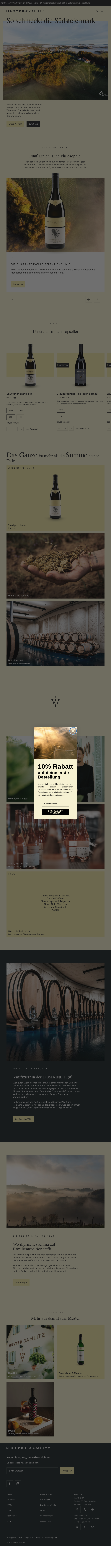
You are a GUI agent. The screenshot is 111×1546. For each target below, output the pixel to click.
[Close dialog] (73, 730)
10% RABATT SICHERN (55, 812)
